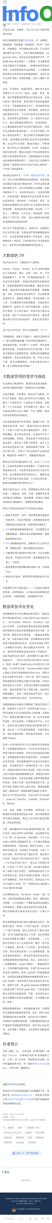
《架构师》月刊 (32, 1128)
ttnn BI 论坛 (41, 1064)
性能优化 (8, 1137)
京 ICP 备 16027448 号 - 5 (26, 1204)
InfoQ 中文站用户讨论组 (19, 1099)
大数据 (28, 1132)
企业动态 (20, 1142)
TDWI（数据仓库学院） (35, 175)
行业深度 (32, 1142)
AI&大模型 (39, 1132)
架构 (20, 1128)
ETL (8, 543)
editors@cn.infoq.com (21, 1095)
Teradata (12, 1055)
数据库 (11, 1128)
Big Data (31, 29)
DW (8, 529)
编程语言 (20, 1137)
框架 (30, 1137)
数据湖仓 (40, 1137)
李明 (9, 1084)
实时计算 (8, 1142)
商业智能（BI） (32, 40)
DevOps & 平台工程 (12, 1132)
